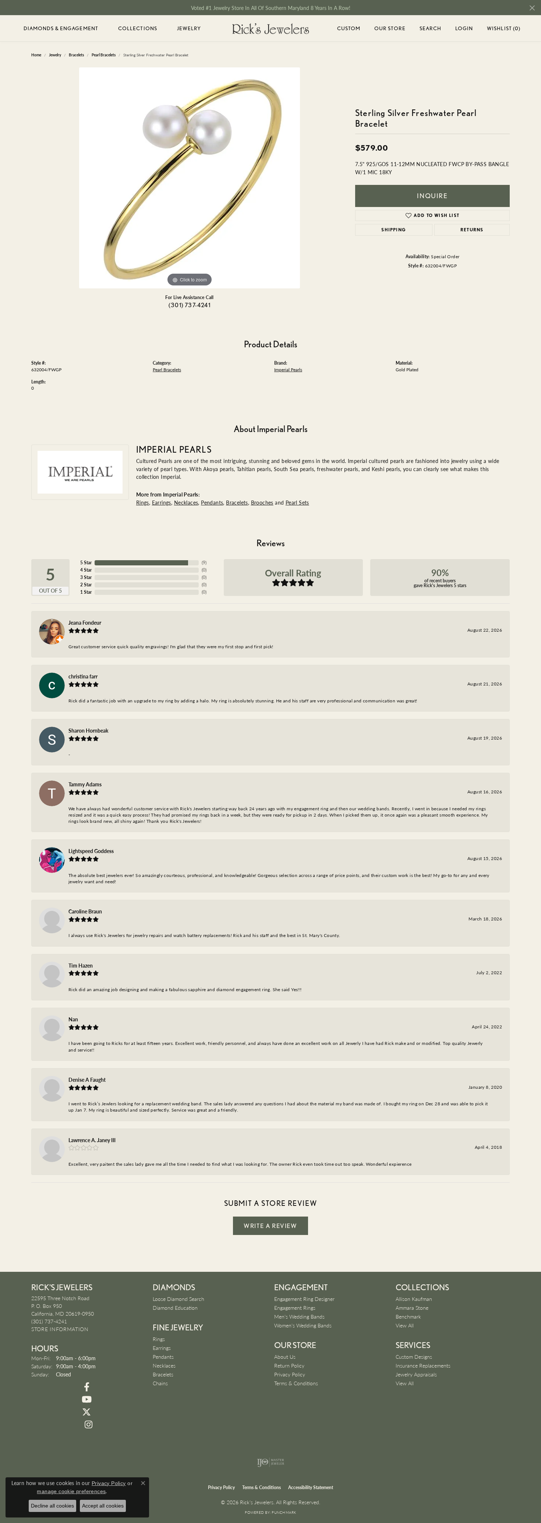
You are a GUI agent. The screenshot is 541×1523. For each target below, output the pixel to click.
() (204, 562)
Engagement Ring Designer (304, 1298)
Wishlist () (503, 29)
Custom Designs (414, 1356)
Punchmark (284, 1512)
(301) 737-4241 (190, 305)
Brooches (262, 502)
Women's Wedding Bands (303, 1325)
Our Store (390, 28)
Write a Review (270, 1225)
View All (405, 1325)
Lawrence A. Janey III (92, 1140)
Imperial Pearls (288, 369)
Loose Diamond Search (178, 1298)
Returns (471, 229)
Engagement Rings (294, 1307)
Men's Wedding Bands (299, 1316)
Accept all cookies (103, 1506)
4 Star (86, 570)
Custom (349, 28)
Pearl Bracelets (167, 369)
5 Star (86, 562)
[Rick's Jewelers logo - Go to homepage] (270, 28)
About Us (285, 1356)
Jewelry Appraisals (416, 1374)
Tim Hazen (80, 965)
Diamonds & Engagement (61, 28)
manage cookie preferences (71, 1491)
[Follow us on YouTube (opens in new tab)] (86, 1399)
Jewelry (189, 28)
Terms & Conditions (296, 1383)
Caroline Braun (85, 911)
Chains (160, 1383)
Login (464, 29)
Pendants (212, 502)
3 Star (86, 577)
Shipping (393, 229)
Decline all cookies (52, 1506)
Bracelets (237, 502)
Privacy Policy (289, 1374)
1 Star (86, 592)
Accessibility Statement (310, 1487)
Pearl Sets (297, 502)
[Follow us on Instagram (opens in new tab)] (88, 1424)
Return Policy (289, 1365)
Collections (137, 28)
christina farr (83, 676)
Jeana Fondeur (84, 622)
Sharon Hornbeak (88, 730)
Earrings (161, 502)
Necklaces (186, 502)
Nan (73, 1019)
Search (431, 28)
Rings (142, 502)
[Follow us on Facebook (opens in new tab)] (86, 1387)
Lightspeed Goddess (91, 851)
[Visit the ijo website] (270, 1462)
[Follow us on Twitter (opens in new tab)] (86, 1412)
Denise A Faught (87, 1079)
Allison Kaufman (414, 1298)
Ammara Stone (412, 1307)
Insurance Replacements (423, 1365)
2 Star (86, 585)
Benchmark (408, 1316)
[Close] (532, 8)
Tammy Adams (85, 784)
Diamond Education (175, 1307)
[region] (189, 177)
